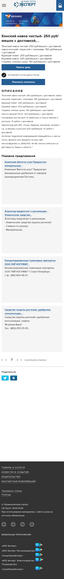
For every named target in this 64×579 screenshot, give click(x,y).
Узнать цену (23, 67)
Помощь (6, 494)
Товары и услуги (13, 467)
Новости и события (15, 472)
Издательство (11, 476)
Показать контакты (23, 82)
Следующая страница (35, 359)
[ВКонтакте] (14, 378)
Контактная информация (19, 481)
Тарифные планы (12, 491)
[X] (6, 378)
